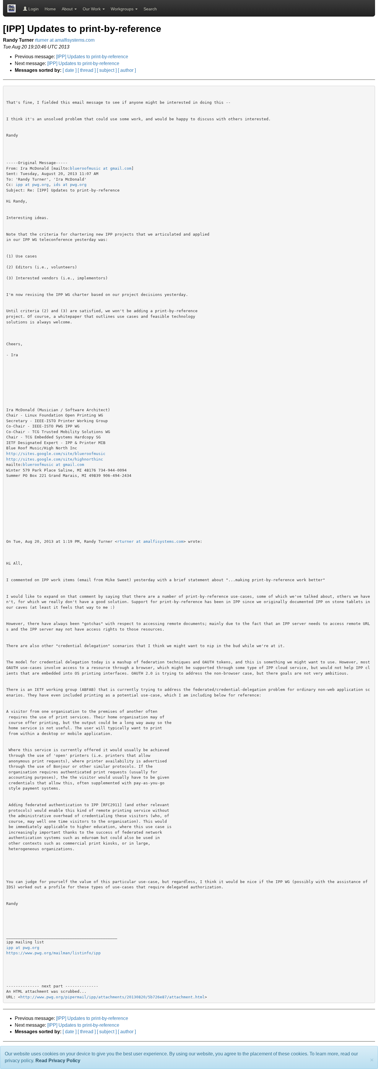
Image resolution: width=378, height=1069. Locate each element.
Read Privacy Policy (57, 1060)
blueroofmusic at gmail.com (100, 168)
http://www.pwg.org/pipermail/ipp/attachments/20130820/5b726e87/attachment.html (112, 997)
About (68, 9)
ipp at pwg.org (32, 184)
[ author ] (127, 70)
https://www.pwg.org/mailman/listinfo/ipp (53, 953)
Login (33, 9)
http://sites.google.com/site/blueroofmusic (55, 453)
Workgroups (123, 9)
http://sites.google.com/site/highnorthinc (54, 459)
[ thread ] (87, 70)
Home (50, 9)
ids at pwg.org (70, 184)
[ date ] (69, 70)
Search (150, 9)
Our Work (92, 9)
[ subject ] (107, 70)
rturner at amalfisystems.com (64, 40)
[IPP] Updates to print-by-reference (92, 56)
